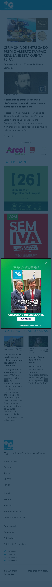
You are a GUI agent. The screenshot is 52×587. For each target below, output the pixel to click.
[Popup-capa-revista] (26, 259)
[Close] (46, 262)
